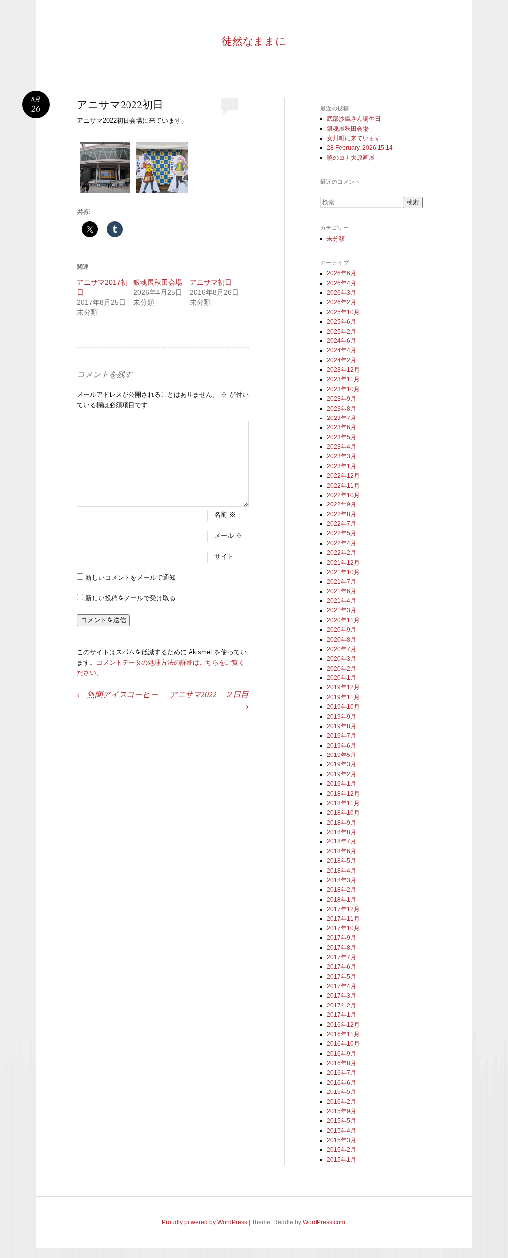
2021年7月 (341, 581)
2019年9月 (341, 716)
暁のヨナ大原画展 (351, 157)
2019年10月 (343, 706)
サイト (224, 556)
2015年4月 (341, 1130)
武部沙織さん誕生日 (354, 118)
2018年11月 (343, 803)
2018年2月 (341, 889)
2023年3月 (341, 456)
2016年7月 (341, 1072)
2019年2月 (341, 774)
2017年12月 (343, 909)
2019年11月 (343, 697)
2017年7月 (341, 957)
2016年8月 (341, 1063)
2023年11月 (343, 379)
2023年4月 (341, 446)
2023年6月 (341, 427)
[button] (105, 169)
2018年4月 (341, 870)
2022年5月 (341, 533)
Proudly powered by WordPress (204, 1222)
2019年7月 (341, 735)
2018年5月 (341, 860)
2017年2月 (341, 1005)
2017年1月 (341, 1014)
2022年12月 (343, 475)
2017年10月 (343, 928)
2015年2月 (341, 1149)
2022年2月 (341, 552)
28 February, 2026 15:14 (360, 147)
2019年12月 (343, 687)
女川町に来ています (354, 138)
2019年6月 (341, 745)
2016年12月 (343, 1024)
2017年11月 (343, 918)
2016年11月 (343, 1034)
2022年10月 (343, 495)
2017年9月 (341, 937)
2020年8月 (341, 639)
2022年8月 (341, 514)
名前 (225, 514)
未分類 (336, 238)
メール (228, 535)
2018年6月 (341, 851)
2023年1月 (341, 466)
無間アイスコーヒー (117, 694)
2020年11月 (343, 620)
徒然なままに (254, 41)
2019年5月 (341, 755)
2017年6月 (341, 966)
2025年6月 (341, 321)
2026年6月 (341, 273)
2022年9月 (341, 504)
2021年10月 (343, 572)
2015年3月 (341, 1140)
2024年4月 (341, 350)
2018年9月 (341, 822)
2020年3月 (341, 658)
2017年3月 (341, 995)
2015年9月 (341, 1111)
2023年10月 (343, 389)
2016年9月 (341, 1053)
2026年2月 (341, 302)
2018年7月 (341, 841)
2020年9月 (341, 629)
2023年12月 (343, 369)
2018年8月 (341, 832)
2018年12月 (343, 793)
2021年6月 (341, 591)
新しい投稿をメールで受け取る (130, 598)
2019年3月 (341, 764)
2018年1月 (341, 899)
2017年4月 (341, 986)
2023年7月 (341, 418)
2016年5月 (341, 1092)
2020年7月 (341, 649)
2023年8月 (341, 408)
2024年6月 (341, 340)
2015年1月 (341, 1159)
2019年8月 (341, 726)
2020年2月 (341, 668)
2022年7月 (341, 523)
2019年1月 (341, 783)
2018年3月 (341, 880)
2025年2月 (341, 331)
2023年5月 (341, 437)
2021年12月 (343, 562)
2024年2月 (341, 360)
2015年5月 (341, 1120)
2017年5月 (341, 976)
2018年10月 (343, 812)
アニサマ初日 (211, 282)
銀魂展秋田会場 (157, 282)
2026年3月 (341, 292)
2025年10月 (343, 312)
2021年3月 (341, 610)
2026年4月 (341, 283)
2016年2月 (341, 1101)
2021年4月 (341, 600)
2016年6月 (341, 1082)
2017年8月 (341, 947)
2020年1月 (341, 677)
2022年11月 (343, 485)
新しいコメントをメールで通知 (130, 577)
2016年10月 (343, 1043)
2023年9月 (341, 398)
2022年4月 (341, 543)
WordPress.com (324, 1222)
